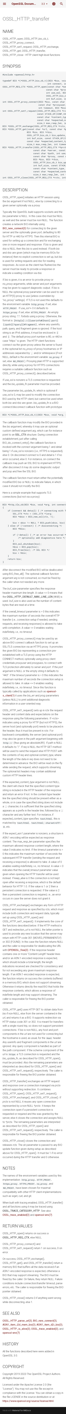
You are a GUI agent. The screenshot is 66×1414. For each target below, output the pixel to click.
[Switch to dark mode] (54, 4)
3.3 (43, 3)
